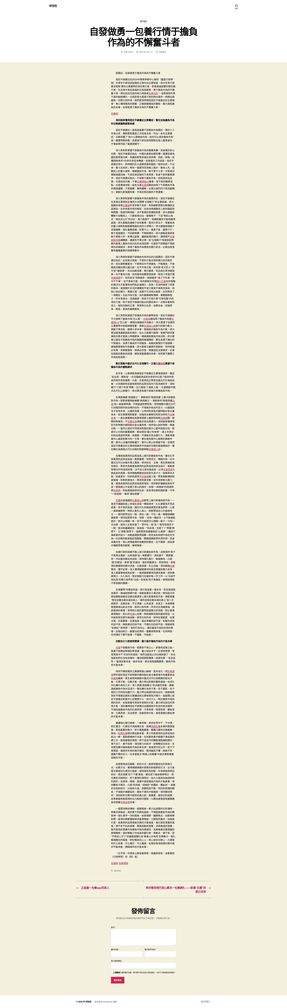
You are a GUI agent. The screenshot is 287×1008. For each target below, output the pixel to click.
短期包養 (122, 733)
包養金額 (125, 802)
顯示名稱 (115, 949)
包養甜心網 (150, 325)
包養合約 (153, 93)
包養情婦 (115, 277)
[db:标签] (117, 870)
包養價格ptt (143, 181)
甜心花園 (161, 281)
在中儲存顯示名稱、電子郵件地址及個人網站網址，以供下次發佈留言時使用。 (144, 972)
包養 (118, 500)
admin (130, 52)
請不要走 (143, 21)
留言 (113, 927)
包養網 (114, 113)
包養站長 (160, 363)
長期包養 (155, 726)
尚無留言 (162, 52)
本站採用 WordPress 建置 (105, 1001)
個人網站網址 (116, 961)
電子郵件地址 (150, 949)
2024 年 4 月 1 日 (146, 52)
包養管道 (168, 469)
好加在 (53, 5)
